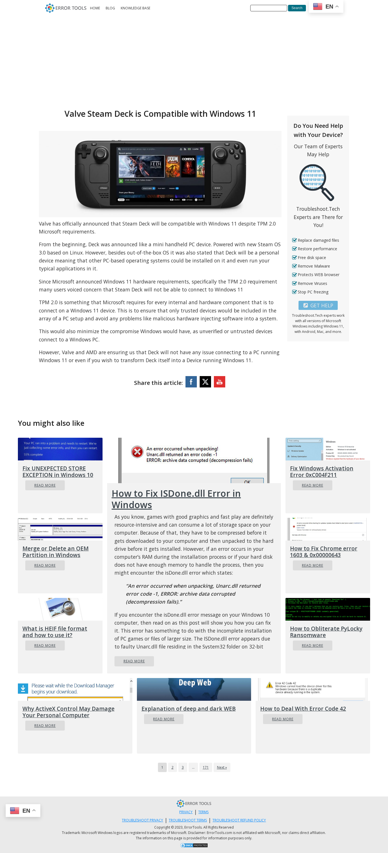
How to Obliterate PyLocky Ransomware (326, 631)
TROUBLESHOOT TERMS (188, 820)
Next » (222, 767)
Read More (45, 485)
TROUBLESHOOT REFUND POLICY (239, 820)
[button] (318, 305)
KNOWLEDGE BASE (135, 8)
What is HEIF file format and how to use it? (54, 631)
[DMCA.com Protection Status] (194, 846)
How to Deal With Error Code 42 (303, 708)
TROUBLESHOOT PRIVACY (142, 820)
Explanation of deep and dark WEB (188, 708)
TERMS (203, 812)
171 (206, 767)
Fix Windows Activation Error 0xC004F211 (321, 471)
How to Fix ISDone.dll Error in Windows (176, 499)
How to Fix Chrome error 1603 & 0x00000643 (323, 551)
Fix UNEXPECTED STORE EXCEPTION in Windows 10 (57, 471)
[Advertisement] (194, 59)
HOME (95, 8)
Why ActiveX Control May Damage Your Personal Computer (68, 711)
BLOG (110, 8)
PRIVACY (186, 812)
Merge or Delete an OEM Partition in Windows (55, 551)
